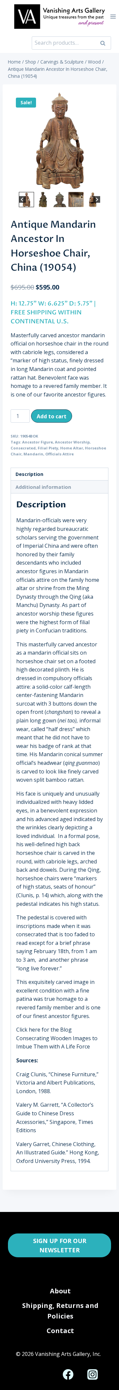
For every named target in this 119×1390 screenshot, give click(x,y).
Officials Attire (59, 453)
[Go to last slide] (22, 199)
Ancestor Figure (37, 442)
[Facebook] (68, 1374)
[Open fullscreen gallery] (101, 183)
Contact (60, 1330)
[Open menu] (113, 16)
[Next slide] (96, 199)
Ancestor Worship (72, 442)
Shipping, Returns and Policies (60, 1310)
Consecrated (23, 447)
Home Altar (71, 447)
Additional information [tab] (43, 487)
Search (105, 43)
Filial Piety (48, 447)
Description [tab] (29, 474)
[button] (26, 199)
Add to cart (51, 416)
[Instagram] (92, 1374)
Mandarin (33, 453)
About (60, 1290)
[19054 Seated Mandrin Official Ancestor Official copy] (59, 141)
